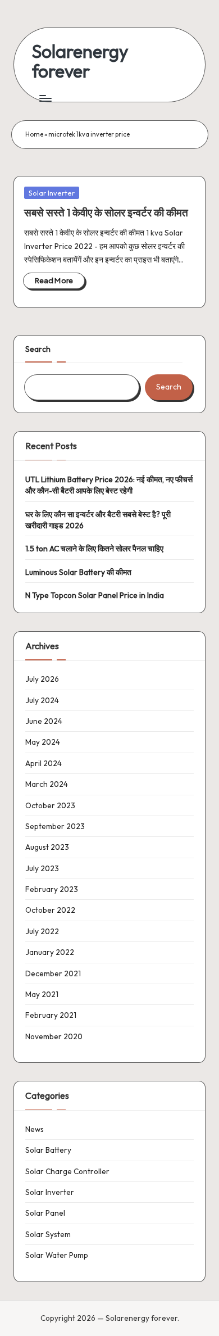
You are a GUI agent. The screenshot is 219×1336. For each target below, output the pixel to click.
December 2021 (53, 973)
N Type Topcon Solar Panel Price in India (94, 595)
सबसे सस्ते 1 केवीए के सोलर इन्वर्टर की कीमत (106, 212)
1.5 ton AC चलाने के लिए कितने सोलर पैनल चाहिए (94, 549)
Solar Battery (48, 1150)
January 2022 (49, 952)
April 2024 (43, 763)
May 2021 (41, 994)
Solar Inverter (52, 192)
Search (38, 349)
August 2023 (47, 847)
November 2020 (54, 1036)
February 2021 (50, 1015)
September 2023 (55, 826)
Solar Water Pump (56, 1255)
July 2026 (42, 679)
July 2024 (42, 700)
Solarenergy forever (80, 61)
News (34, 1129)
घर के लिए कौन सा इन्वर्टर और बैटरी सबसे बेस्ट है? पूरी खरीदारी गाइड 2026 (98, 520)
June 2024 (43, 721)
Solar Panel (45, 1213)
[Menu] (45, 98)
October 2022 (50, 910)
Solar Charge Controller (67, 1171)
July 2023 (42, 868)
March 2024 (46, 784)
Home (34, 134)
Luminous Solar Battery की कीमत (78, 572)
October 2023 (50, 805)
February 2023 (51, 889)
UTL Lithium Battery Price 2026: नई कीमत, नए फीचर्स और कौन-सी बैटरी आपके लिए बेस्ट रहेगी (109, 485)
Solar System (48, 1234)
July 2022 (42, 931)
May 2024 (42, 742)
